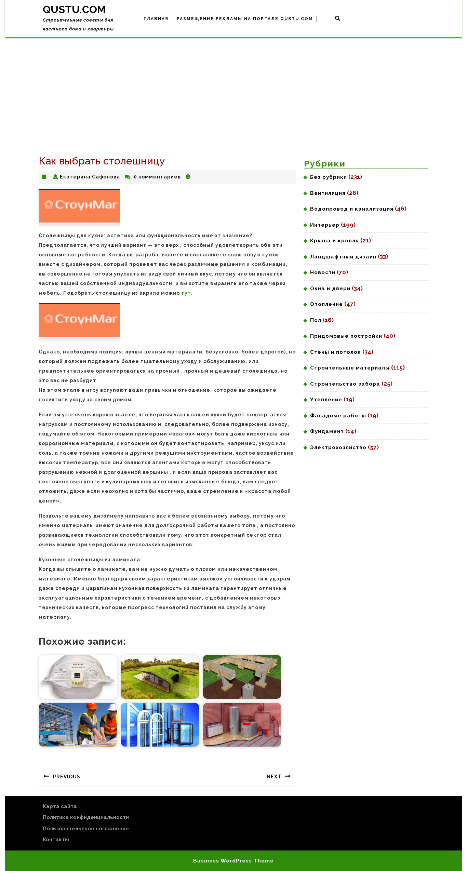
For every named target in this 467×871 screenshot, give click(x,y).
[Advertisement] (233, 88)
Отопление (326, 304)
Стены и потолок (335, 352)
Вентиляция (328, 193)
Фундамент (327, 431)
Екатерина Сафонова (90, 176)
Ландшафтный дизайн (343, 257)
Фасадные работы (338, 416)
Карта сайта (60, 806)
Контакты (56, 839)
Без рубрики (328, 177)
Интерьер (324, 225)
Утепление (326, 400)
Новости (322, 272)
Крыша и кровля (334, 241)
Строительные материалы (350, 368)
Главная (156, 18)
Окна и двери (330, 288)
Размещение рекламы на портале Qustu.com (245, 18)
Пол (315, 320)
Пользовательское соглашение (86, 829)
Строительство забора (345, 384)
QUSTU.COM (74, 9)
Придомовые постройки (346, 336)
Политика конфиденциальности (86, 817)
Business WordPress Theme (233, 861)
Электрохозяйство (338, 447)
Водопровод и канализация (351, 209)
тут (186, 293)
